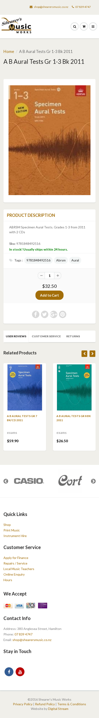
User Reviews (16, 336)
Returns (73, 336)
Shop (7, 525)
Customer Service (46, 336)
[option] (29, 481)
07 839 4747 (83, 7)
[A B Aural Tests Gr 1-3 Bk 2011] (49, 140)
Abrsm (61, 260)
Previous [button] (5, 481)
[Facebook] (9, 671)
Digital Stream (58, 709)
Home (8, 51)
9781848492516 (38, 260)
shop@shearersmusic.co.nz (51, 7)
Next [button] (93, 481)
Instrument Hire (15, 536)
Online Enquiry (14, 574)
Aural (75, 260)
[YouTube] (20, 671)
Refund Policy (45, 704)
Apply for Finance (15, 558)
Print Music (11, 530)
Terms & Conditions (71, 704)
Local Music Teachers (18, 569)
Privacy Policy (22, 704)
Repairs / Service (15, 563)
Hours (7, 580)
